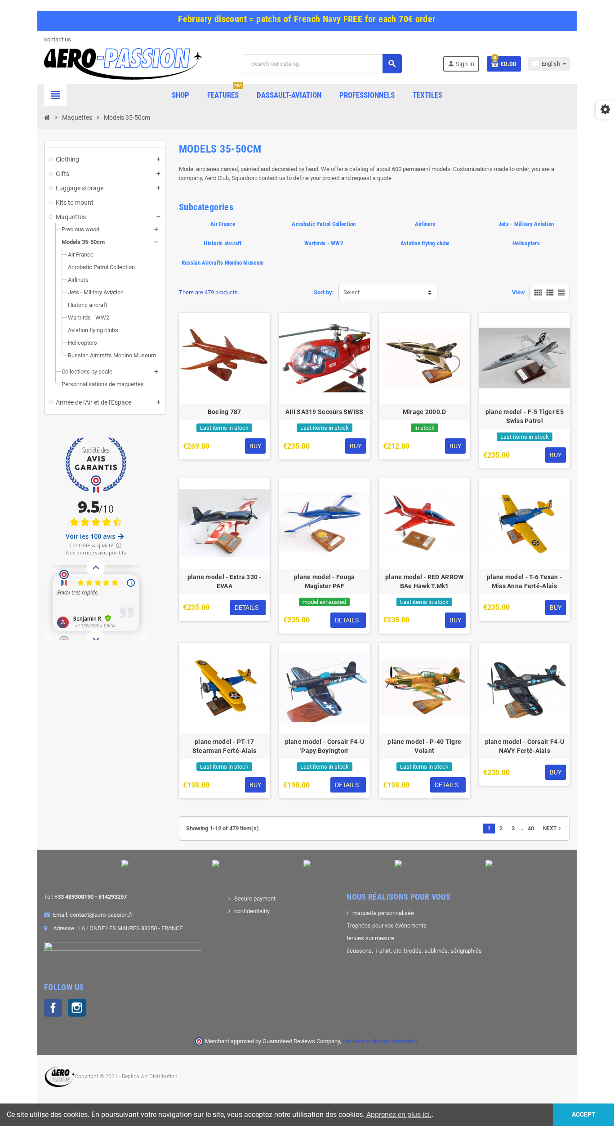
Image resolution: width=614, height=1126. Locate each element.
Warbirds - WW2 (323, 243)
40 (531, 828)
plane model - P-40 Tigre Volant (424, 746)
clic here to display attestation (380, 1041)
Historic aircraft (222, 243)
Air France (222, 224)
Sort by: (324, 292)
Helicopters (526, 243)
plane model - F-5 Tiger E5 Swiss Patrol (524, 416)
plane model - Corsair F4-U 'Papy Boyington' (324, 746)
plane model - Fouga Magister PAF (324, 581)
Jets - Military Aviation (526, 224)
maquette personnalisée (383, 913)
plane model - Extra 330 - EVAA (224, 581)
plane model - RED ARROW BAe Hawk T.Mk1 (424, 581)
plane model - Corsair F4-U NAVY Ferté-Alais (524, 746)
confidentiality (252, 911)
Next (553, 828)
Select (351, 292)
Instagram (77, 1008)
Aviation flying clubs (424, 243)
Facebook (53, 1008)
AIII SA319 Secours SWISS (324, 411)
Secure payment (255, 898)
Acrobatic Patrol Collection (324, 224)
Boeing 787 (224, 411)
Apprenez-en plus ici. (399, 1114)
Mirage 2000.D (424, 411)
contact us (57, 39)
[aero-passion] (123, 63)
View (518, 292)
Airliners (425, 224)
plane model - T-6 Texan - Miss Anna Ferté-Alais (524, 581)
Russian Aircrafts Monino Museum (223, 262)
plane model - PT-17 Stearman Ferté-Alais (224, 746)
